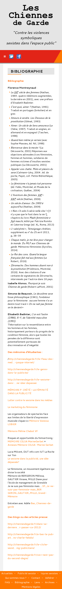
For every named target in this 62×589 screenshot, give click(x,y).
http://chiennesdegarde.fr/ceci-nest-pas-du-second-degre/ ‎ (31, 556)
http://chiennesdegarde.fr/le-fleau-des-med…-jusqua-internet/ (31, 360)
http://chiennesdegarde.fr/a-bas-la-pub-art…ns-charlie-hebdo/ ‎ (31, 535)
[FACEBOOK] (19, 56)
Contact (35, 577)
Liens (37, 582)
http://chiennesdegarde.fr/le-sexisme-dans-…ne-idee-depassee (29, 381)
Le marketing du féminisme (22, 407)
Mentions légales (31, 586)
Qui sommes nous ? (15, 577)
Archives (49, 582)
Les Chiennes (31, 15)
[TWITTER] (11, 56)
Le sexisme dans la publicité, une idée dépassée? (28, 460)
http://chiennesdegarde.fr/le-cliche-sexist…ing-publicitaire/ (28, 546)
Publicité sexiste (27, 573)
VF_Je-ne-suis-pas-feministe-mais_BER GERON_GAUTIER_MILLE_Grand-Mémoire (31, 491)
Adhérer (49, 577)
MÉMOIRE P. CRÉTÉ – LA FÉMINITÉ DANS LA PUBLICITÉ (28, 391)
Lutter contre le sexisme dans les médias (30, 400)
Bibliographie (22, 582)
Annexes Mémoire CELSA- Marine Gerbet (30, 444)
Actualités (7, 573)
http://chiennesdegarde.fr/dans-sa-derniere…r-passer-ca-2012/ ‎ (28, 525)
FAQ (7, 582)
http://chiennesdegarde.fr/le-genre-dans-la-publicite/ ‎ (28, 370)
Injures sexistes (49, 573)
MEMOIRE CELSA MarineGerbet (25, 441)
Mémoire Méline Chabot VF (23, 431)
